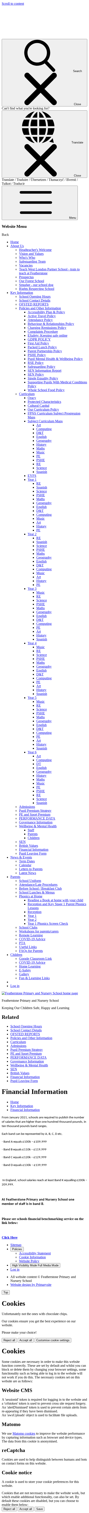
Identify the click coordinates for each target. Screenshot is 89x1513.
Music (40, 452)
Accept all (25, 1340)
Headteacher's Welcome (35, 250)
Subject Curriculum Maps (45, 421)
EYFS (32, 476)
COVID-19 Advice (32, 939)
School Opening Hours (35, 296)
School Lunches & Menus (37, 892)
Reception (34, 912)
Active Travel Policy (42, 316)
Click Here (9, 1237)
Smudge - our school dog (36, 285)
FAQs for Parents (31, 951)
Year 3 (32, 588)
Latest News (27, 873)
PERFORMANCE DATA (37, 818)
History (41, 444)
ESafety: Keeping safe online (47, 335)
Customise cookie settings (53, 1340)
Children (34, 838)
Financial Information (33, 849)
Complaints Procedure (43, 331)
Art (38, 425)
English (41, 437)
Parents (33, 834)
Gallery (24, 974)
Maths (40, 448)
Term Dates (27, 861)
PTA (22, 943)
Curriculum (27, 394)
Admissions (27, 807)
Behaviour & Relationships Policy (51, 324)
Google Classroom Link (35, 958)
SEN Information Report (44, 370)
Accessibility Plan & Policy (46, 312)
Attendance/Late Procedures (38, 884)
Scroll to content (13, 3)
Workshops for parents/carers (39, 931)
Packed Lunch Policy (42, 347)
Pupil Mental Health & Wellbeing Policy (55, 359)
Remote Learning (31, 935)
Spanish (41, 472)
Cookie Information (32, 1257)
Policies (17, 1249)
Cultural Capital (38, 405)
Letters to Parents (31, 869)
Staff (31, 830)
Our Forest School (31, 281)
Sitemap (15, 1245)
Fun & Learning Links (34, 978)
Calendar (25, 865)
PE (38, 456)
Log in (14, 986)
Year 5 (32, 697)
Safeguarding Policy (41, 366)
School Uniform (30, 881)
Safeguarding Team (32, 261)
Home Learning (30, 966)
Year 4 (32, 643)
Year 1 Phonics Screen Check (48, 923)
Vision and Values (31, 254)
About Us (17, 246)
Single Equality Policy (43, 378)
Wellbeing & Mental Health (38, 826)
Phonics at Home (30, 896)
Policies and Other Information (40, 308)
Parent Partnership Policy (45, 351)
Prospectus (26, 277)
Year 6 (32, 752)
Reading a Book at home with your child (55, 900)
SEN (22, 842)
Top (5, 1292)
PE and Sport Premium (34, 814)
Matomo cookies (24, 1433)
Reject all (9, 1340)
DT (38, 764)
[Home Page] (40, 993)
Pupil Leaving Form (32, 853)
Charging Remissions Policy (47, 328)
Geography (44, 440)
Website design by (30, 1284)
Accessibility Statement (35, 1253)
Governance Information (35, 822)
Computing (44, 429)
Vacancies (26, 265)
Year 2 (32, 534)
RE (38, 464)
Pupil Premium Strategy (35, 810)
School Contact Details (34, 300)
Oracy (32, 398)
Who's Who (27, 257)
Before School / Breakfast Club (40, 888)
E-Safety (25, 970)
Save (39, 1509)
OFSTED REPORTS (34, 304)
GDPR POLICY (39, 339)
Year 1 (32, 479)
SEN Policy (36, 374)
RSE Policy (36, 363)
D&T (40, 433)
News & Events (21, 857)
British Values (28, 845)
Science (41, 468)
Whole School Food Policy (46, 390)
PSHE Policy (37, 355)
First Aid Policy (38, 343)
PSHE (40, 460)
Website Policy (29, 1261)
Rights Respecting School (36, 289)
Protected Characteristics (44, 402)
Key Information (21, 292)
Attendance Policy (40, 320)
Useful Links (28, 947)
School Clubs (28, 927)
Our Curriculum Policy (43, 409)
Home (14, 242)
